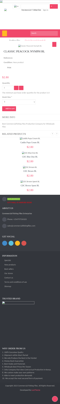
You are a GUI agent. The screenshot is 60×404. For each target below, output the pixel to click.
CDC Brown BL (30, 171)
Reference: (8, 58)
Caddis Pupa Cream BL (30, 142)
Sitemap (7, 286)
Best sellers (9, 269)
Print (9, 68)
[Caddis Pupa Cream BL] (30, 139)
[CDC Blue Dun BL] (30, 153)
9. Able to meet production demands (17, 376)
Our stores (8, 273)
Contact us (8, 278)
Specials (7, 260)
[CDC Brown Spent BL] (30, 182)
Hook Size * (7, 97)
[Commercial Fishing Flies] (30, 19)
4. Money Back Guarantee (13, 361)
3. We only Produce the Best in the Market (19, 358)
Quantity (6, 83)
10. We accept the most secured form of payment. (22, 378)
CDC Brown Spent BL (30, 186)
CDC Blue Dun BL (30, 157)
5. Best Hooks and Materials (13, 364)
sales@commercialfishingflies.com (21, 226)
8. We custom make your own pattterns (18, 373)
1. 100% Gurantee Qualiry (12, 352)
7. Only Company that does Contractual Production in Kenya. (26, 370)
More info (8, 117)
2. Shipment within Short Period (15, 355)
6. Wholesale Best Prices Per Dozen (16, 367)
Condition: (8, 62)
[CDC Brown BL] (30, 167)
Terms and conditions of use (15, 282)
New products (10, 265)
